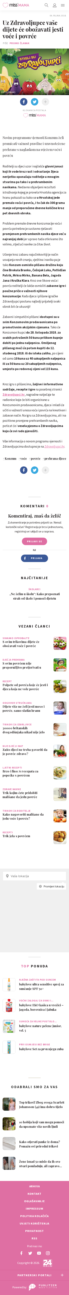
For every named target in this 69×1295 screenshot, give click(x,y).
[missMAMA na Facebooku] (21, 1253)
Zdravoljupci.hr (14, 395)
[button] (62, 5)
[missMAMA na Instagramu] (48, 1253)
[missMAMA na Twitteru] (30, 1253)
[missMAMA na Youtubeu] (39, 1253)
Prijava (37, 558)
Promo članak (20, 43)
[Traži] (46, 5)
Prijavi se (34, 541)
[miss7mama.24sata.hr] (16, 5)
